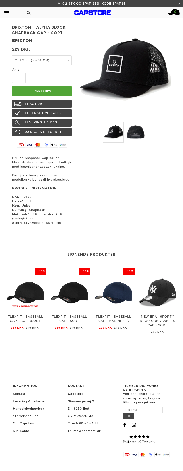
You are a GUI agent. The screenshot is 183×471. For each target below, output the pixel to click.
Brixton (22, 40)
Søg (27, 12)
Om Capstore (23, 423)
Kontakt (19, 393)
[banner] (92, 11)
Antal (16, 69)
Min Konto (21, 431)
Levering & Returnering (32, 401)
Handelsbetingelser (28, 408)
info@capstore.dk (87, 431)
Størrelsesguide (26, 416)
